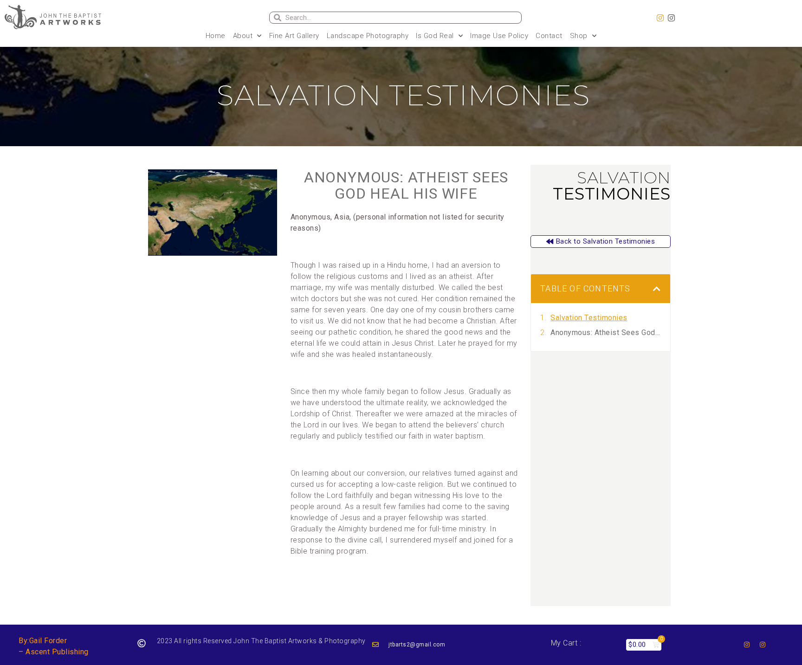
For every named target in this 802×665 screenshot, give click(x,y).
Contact (549, 36)
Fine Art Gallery (294, 36)
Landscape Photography (368, 36)
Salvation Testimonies (588, 317)
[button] (657, 288)
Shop (579, 36)
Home (216, 36)
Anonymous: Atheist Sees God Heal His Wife (406, 185)
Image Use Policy (499, 36)
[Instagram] (660, 18)
